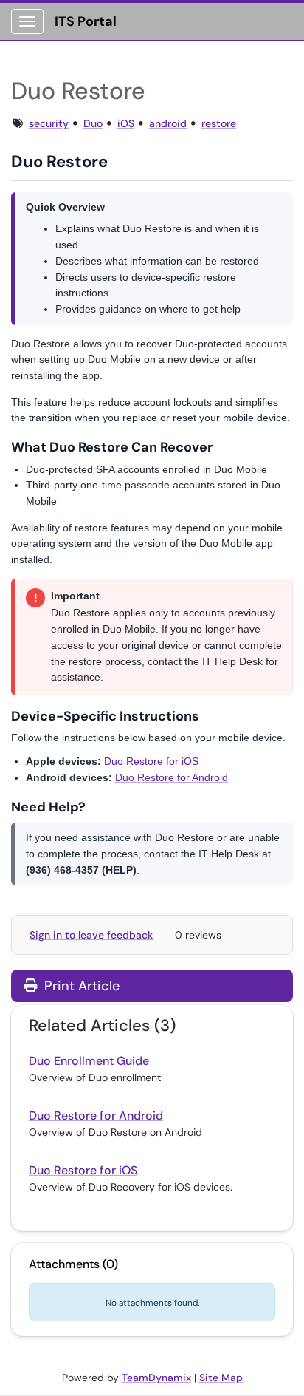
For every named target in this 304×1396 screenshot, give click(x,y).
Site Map (221, 1377)
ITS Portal (86, 21)
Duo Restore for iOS (151, 761)
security (49, 123)
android (168, 123)
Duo (93, 123)
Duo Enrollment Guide (89, 1061)
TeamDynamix (156, 1377)
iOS (125, 123)
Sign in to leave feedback (91, 935)
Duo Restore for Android (171, 777)
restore (218, 123)
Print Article (80, 986)
